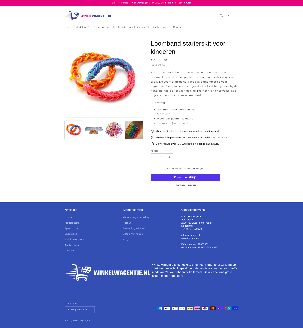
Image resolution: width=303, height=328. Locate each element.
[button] (221, 15)
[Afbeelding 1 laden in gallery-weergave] (74, 130)
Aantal (154, 151)
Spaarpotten (72, 228)
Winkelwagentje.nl (81, 321)
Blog (126, 239)
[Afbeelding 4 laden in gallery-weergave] (134, 130)
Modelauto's (72, 222)
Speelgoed (71, 233)
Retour (127, 222)
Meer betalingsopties (185, 185)
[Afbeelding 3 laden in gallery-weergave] (114, 130)
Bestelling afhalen (134, 228)
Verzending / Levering (136, 217)
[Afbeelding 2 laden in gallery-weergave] (94, 130)
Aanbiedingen (73, 245)
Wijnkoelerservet (75, 239)
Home (68, 217)
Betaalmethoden (133, 233)
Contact (69, 250)
